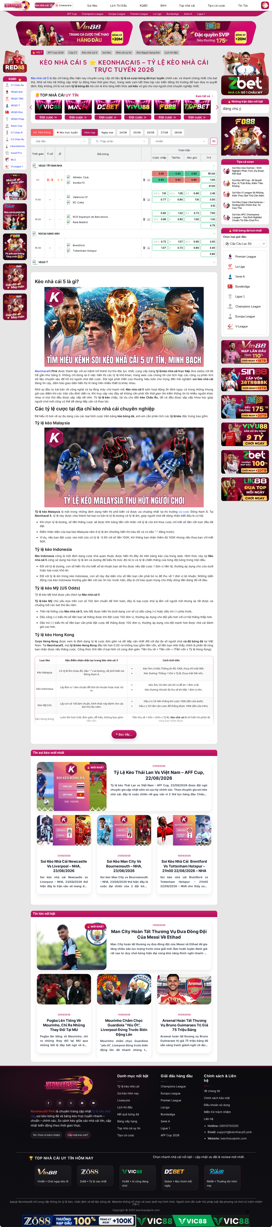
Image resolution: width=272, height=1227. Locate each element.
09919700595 (229, 1125)
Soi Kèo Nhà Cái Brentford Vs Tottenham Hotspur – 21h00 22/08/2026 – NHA (184, 866)
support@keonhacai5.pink (234, 1132)
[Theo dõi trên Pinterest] (82, 1103)
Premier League (139, 13)
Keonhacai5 (43, 371)
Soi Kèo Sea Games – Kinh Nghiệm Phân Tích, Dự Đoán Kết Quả (248, 171)
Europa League (117, 13)
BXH (163, 5)
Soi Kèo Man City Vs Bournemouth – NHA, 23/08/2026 (124, 866)
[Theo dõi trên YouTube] (93, 1103)
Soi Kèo (92, 5)
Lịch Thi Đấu (118, 5)
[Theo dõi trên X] (71, 1103)
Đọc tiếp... (126, 734)
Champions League (92, 13)
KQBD (144, 5)
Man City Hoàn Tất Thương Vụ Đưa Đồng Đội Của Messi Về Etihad (159, 934)
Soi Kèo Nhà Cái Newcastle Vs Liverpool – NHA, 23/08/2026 (64, 866)
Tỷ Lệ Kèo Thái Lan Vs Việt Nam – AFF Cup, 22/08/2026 (159, 775)
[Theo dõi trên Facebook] (48, 1103)
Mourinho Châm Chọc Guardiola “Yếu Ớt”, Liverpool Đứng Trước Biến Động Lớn (124, 1027)
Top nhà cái (187, 5)
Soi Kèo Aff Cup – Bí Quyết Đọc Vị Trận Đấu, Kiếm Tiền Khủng (247, 183)
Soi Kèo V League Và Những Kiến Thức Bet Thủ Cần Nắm (248, 194)
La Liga (157, 13)
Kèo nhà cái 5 (40, 78)
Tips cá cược (216, 5)
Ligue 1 (201, 13)
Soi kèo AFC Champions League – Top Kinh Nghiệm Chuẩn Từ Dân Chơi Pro (247, 217)
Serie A (188, 13)
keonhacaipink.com (234, 1138)
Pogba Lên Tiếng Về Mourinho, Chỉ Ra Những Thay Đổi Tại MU (64, 1025)
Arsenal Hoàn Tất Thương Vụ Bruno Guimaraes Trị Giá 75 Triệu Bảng (184, 1025)
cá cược (184, 511)
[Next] (216, 107)
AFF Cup (72, 13)
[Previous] (31, 107)
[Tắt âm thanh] (213, 141)
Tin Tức (243, 5)
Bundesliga (172, 13)
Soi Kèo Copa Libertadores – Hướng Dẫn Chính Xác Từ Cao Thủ (248, 205)
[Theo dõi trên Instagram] (60, 1103)
